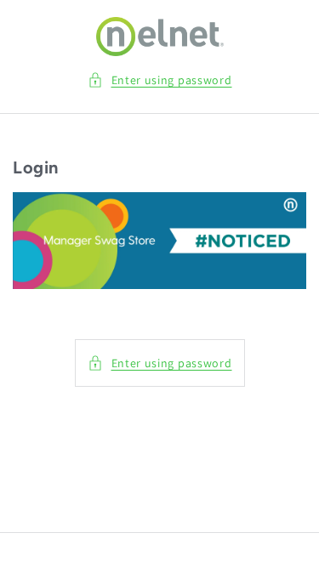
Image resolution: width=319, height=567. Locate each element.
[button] (160, 80)
